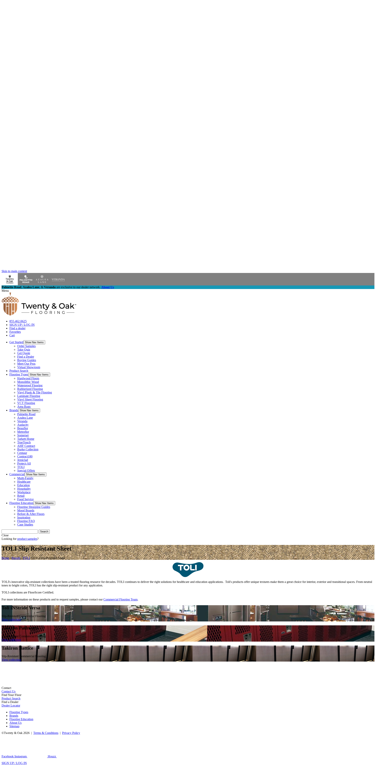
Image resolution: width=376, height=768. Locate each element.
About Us (107, 287)
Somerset (23, 435)
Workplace (24, 492)
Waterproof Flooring (29, 385)
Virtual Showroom (28, 367)
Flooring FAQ (26, 521)
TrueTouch (24, 442)
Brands (13, 410)
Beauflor (22, 428)
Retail (20, 495)
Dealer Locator (11, 705)
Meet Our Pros (26, 363)
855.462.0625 (18, 321)
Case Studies (25, 524)
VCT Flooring (26, 403)
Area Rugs (24, 406)
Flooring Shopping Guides (33, 507)
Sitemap (14, 726)
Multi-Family (25, 478)
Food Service (25, 499)
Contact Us (8, 691)
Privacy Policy (71, 733)
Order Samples (26, 346)
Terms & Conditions (45, 733)
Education (23, 485)
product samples (27, 538)
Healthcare (24, 481)
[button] (34, 342)
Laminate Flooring (28, 396)
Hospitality (24, 488)
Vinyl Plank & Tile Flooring (34, 392)
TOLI (20, 467)
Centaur (22, 453)
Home (5, 558)
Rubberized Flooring (30, 389)
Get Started (16, 342)
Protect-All (24, 463)
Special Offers (26, 470)
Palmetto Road (26, 414)
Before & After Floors (30, 514)
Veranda (22, 421)
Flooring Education (21, 503)
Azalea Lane (25, 417)
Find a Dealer (25, 356)
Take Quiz (23, 349)
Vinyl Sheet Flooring (30, 399)
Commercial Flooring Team (120, 599)
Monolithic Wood (28, 382)
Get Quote (23, 353)
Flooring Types (18, 374)
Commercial (16, 474)
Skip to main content (14, 271)
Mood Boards (25, 510)
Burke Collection (27, 449)
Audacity (23, 424)
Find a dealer (17, 328)
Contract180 (25, 456)
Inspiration (23, 517)
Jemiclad (22, 460)
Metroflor (23, 431)
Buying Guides (26, 360)
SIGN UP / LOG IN (22, 324)
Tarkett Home (25, 438)
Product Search (18, 370)
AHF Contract (26, 445)
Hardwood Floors (28, 378)
